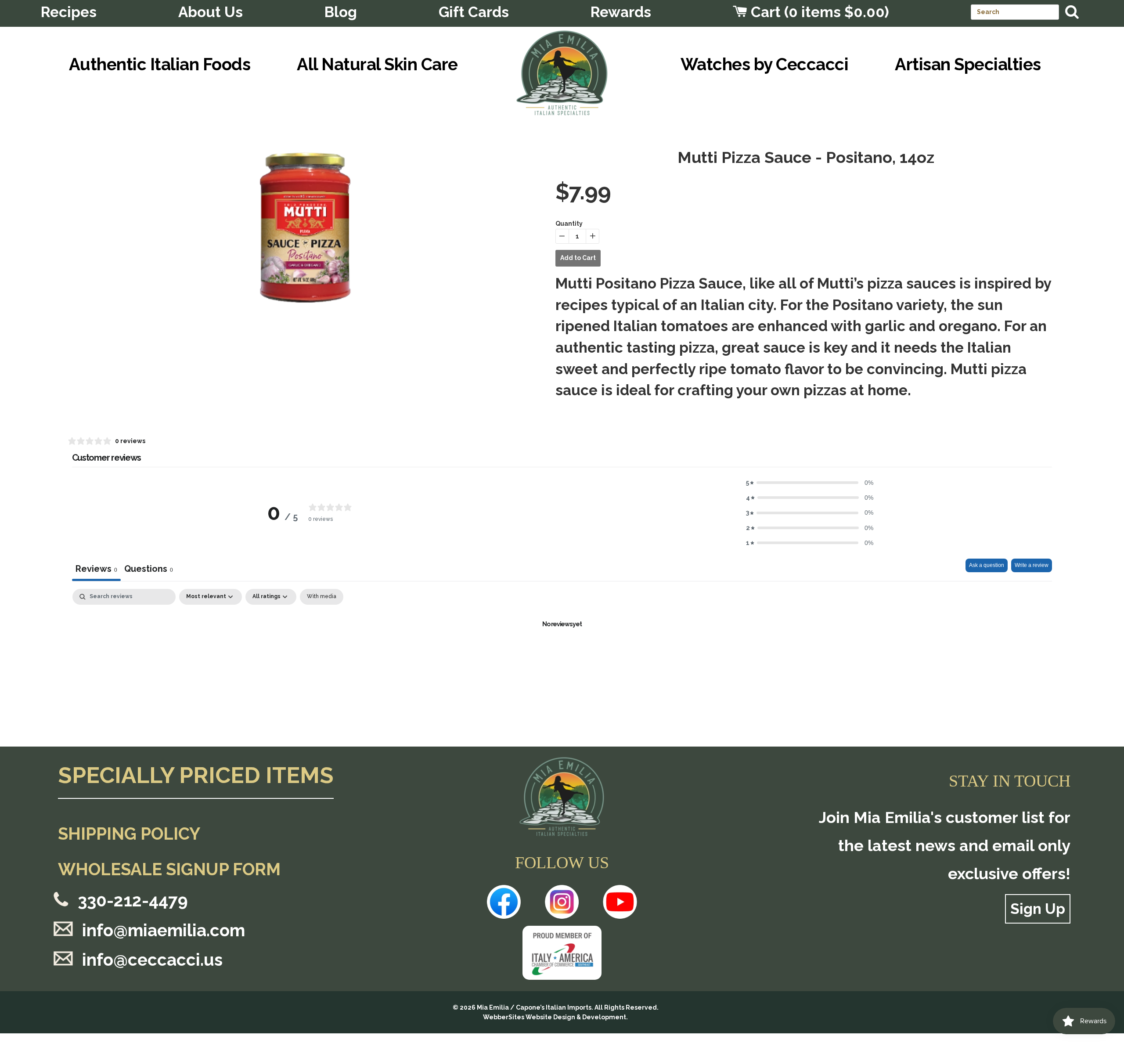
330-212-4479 (133, 900)
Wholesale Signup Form (169, 869)
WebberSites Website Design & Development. (555, 1017)
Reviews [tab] (96, 568)
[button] (809, 482)
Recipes (69, 12)
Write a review (1031, 565)
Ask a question (986, 565)
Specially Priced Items (196, 776)
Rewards (621, 12)
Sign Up (1037, 908)
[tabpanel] (562, 654)
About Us (210, 12)
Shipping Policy (129, 834)
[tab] (149, 570)
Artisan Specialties (968, 64)
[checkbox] (321, 597)
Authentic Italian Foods (159, 64)
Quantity (569, 223)
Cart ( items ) (818, 12)
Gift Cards (474, 12)
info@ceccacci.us (152, 960)
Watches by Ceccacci (764, 64)
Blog (340, 12)
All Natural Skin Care (377, 64)
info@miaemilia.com (163, 930)
